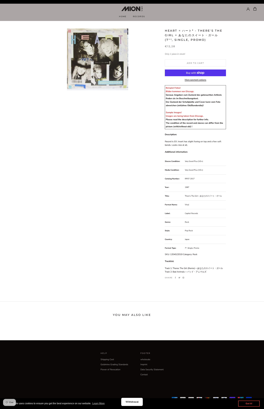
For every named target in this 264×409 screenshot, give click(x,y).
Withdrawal (132, 401)
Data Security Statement (152, 369)
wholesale (145, 359)
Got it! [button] (249, 403)
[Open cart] (254, 9)
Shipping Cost (107, 359)
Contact (144, 374)
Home (123, 16)
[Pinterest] (183, 278)
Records (139, 16)
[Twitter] (179, 278)
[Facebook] (175, 278)
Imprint (143, 364)
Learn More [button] (98, 403)
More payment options (195, 79)
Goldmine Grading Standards (114, 364)
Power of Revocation (110, 369)
